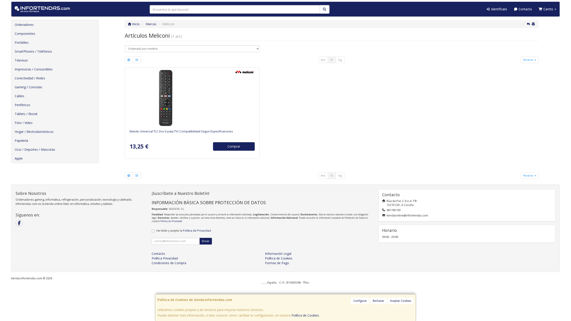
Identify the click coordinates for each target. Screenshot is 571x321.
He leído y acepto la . (183, 231)
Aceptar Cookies (400, 301)
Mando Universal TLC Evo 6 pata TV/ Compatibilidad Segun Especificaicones (181, 131)
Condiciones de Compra (169, 263)
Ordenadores (24, 25)
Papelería (21, 140)
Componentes (25, 33)
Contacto (525, 9)
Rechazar (378, 301)
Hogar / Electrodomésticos (34, 132)
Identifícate (498, 9)
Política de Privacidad (171, 221)
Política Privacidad (165, 258)
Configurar (360, 301)
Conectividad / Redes (30, 78)
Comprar (234, 146)
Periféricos (22, 105)
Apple (19, 158)
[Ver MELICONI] (192, 97)
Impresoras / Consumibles (34, 69)
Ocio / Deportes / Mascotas (35, 149)
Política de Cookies (305, 315)
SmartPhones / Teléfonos (33, 51)
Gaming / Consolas (28, 87)
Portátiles (22, 42)
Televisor (21, 60)
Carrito (548, 9)
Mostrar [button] (528, 60)
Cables (19, 96)
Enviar (205, 241)
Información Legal (278, 253)
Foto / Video (24, 123)
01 (331, 60)
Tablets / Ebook (26, 114)
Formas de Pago (277, 263)
